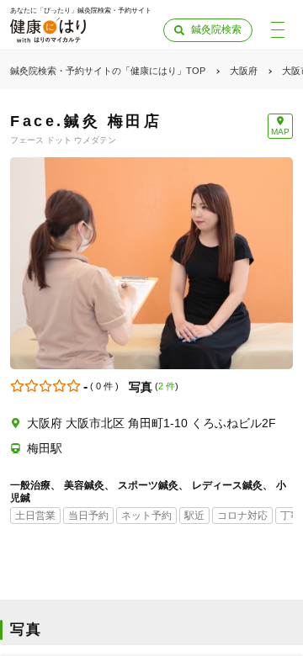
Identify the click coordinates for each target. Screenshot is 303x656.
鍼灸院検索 (216, 29)
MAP (280, 131)
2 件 (166, 386)
